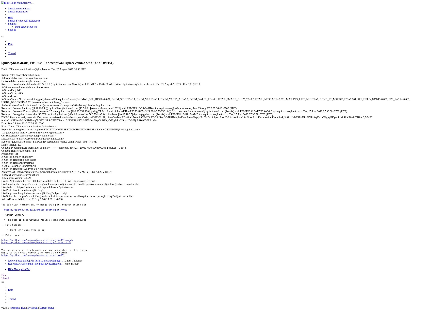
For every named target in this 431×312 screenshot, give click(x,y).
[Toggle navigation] (32, 3)
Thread (12, 53)
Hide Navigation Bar (19, 269)
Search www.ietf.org (19, 8)
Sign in (12, 29)
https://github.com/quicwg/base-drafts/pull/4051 (35, 210)
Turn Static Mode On (26, 26)
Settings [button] (12, 23)
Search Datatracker (18, 11)
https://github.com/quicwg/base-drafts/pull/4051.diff (36, 242)
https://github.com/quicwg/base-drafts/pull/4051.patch (37, 240)
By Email (32, 307)
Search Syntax (15, 20)
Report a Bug (18, 307)
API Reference (32, 20)
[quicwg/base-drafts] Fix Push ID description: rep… (35, 260)
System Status (46, 307)
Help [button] (10, 17)
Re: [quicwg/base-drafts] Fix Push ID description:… (35, 263)
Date (10, 44)
